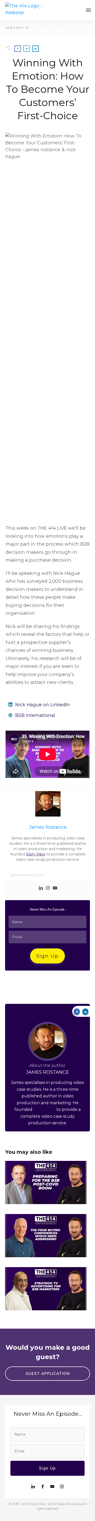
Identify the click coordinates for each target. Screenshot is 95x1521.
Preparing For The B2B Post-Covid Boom (47, 1183)
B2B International (35, 715)
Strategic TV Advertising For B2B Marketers (47, 1289)
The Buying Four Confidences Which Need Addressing (47, 1236)
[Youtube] (55, 888)
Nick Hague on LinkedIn (42, 705)
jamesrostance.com (27, 875)
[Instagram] (48, 888)
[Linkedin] (41, 888)
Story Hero (35, 854)
